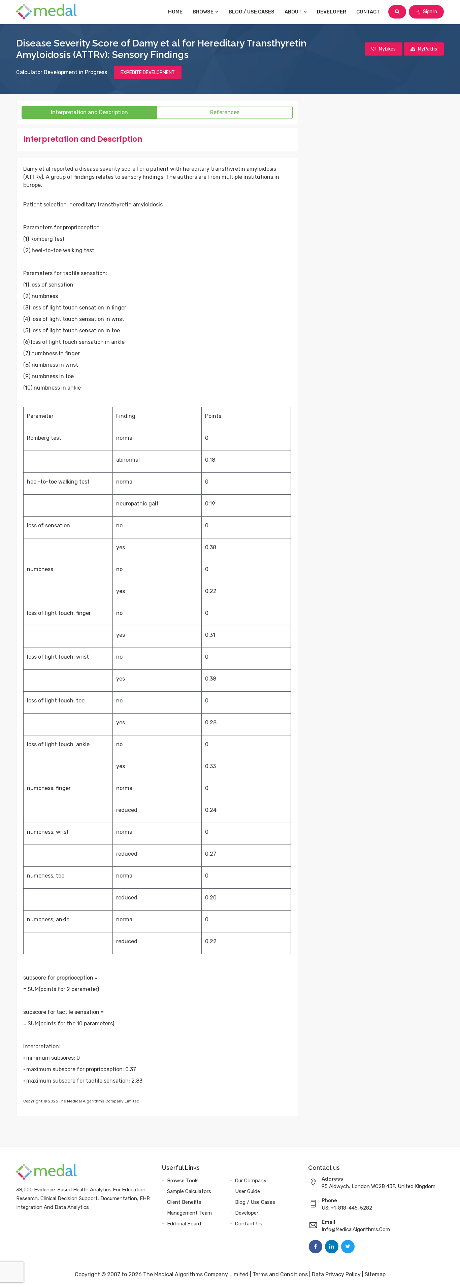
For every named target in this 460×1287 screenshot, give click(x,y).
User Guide (247, 1191)
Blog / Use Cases (251, 12)
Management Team (189, 1213)
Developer (331, 12)
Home (175, 12)
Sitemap (375, 1274)
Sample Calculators (189, 1191)
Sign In (429, 11)
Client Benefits (184, 1202)
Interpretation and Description (89, 112)
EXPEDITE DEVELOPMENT (148, 72)
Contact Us (248, 1224)
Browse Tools (183, 1181)
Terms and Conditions (280, 1274)
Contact (368, 12)
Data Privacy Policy (336, 1274)
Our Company (250, 1181)
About (294, 12)
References (224, 112)
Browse (204, 12)
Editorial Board (184, 1224)
